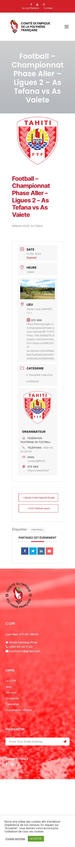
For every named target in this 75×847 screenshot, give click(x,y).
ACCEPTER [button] (36, 838)
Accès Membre (30, 8)
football (37, 529)
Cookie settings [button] (15, 838)
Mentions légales (32, 794)
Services (11, 692)
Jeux (8, 687)
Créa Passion (37, 799)
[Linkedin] (41, 551)
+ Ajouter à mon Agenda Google (38, 497)
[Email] (49, 551)
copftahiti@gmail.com (24, 651)
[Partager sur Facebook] (24, 551)
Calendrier (12, 704)
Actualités (12, 698)
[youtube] (37, 4)
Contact (48, 8)
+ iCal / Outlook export (38, 508)
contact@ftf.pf (36, 460)
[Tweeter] (33, 551)
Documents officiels (18, 710)
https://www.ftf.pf (38, 470)
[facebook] (31, 4)
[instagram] (44, 4)
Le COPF (11, 681)
